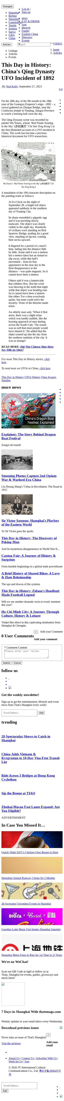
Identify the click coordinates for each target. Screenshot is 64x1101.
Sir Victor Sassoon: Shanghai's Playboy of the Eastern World (30, 522)
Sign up (26, 12)
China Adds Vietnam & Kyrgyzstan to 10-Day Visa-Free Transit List (30, 758)
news (25, 18)
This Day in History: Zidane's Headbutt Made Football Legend (30, 593)
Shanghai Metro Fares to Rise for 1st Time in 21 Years (31, 955)
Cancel (17, 663)
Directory (27, 37)
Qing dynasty (48, 377)
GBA (12, 34)
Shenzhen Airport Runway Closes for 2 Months (28, 878)
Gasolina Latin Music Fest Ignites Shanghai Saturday (31, 929)
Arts (24, 24)
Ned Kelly (12, 86)
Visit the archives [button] (11, 1043)
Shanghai (7, 6)
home (56, 49)
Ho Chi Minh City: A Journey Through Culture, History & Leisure (30, 614)
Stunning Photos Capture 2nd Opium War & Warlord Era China (29, 478)
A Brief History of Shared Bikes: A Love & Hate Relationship (30, 575)
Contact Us (28, 1058)
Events (25, 40)
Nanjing (5, 380)
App (26, 1061)
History (36, 377)
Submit (6, 663)
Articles (57, 52)
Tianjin (12, 25)
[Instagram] (10, 687)
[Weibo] (36, 684)
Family (26, 30)
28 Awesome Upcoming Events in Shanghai (26, 903)
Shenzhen (14, 19)
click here (45, 368)
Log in (25, 8)
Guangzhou (15, 22)
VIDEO (57, 43)
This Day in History (12, 377)
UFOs (28, 377)
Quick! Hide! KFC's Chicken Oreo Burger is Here (29, 852)
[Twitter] (36, 678)
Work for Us (16, 1061)
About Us (14, 1058)
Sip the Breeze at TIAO (18, 793)
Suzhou (13, 28)
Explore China (30, 34)
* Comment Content (15, 647)
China (12, 38)
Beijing (13, 15)
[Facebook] (36, 681)
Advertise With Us (46, 1058)
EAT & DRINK (31, 21)
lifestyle (26, 27)
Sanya (12, 31)
